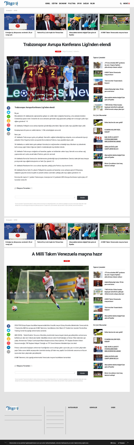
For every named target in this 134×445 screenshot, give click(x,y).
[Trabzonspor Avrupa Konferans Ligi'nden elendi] (48, 79)
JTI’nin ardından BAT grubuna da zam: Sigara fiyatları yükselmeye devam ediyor (115, 65)
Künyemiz (53, 426)
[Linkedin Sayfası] (20, 418)
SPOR (79, 3)
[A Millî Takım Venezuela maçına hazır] (48, 293)
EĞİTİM (54, 3)
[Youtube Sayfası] (17, 418)
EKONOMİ (62, 3)
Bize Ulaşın (53, 429)
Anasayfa (9, 10)
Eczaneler (93, 419)
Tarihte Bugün (94, 424)
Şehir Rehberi (94, 430)
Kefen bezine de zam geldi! (114, 122)
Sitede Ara (115, 412)
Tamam (122, 443)
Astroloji (114, 421)
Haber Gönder (27, 430)
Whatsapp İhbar (28, 427)
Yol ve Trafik (94, 414)
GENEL (47, 3)
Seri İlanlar (93, 428)
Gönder (82, 197)
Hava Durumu (94, 412)
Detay (114, 443)
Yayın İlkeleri (9, 427)
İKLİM (92, 3)
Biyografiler (115, 417)
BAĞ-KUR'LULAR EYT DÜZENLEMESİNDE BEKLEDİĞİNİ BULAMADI (113, 139)
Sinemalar (93, 426)
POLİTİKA (71, 3)
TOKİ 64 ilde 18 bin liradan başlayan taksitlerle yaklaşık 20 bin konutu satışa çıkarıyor (114, 107)
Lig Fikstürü (93, 421)
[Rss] (24, 418)
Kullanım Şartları (28, 425)
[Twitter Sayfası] (9, 418)
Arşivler (52, 422)
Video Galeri (54, 414)
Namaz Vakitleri (95, 417)
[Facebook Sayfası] (6, 418)
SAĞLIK (86, 3)
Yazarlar (52, 418)
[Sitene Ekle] (32, 418)
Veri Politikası (9, 430)
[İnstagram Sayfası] (13, 418)
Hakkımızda (9, 425)
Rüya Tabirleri (116, 419)
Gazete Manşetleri (96, 433)
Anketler (114, 414)
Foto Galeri (54, 410)
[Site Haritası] (28, 418)
